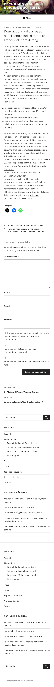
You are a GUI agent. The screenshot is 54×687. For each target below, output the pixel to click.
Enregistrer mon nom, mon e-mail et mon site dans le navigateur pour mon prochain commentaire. (26, 336)
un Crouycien (20, 176)
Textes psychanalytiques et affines (23, 447)
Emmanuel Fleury (31, 28)
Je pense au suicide (13, 472)
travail (41, 225)
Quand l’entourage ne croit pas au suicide (23, 513)
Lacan (6, 466)
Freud (6, 461)
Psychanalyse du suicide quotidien (22, 6)
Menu (28, 18)
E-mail (7, 306)
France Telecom (16, 229)
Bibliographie (13, 455)
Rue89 (18, 159)
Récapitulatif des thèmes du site (22, 443)
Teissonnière (10, 189)
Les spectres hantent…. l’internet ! (19, 507)
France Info (9, 169)
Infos (11, 225)
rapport (43, 159)
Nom (7, 293)
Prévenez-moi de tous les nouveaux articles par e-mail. (27, 363)
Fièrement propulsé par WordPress (18, 681)
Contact (7, 482)
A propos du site (11, 477)
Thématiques (10, 439)
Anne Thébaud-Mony (17, 150)
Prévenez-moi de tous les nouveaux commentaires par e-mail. (20, 350)
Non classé (30, 225)
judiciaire (13, 231)
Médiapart (34, 195)
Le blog (19, 225)
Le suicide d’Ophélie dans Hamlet (22, 451)
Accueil (7, 434)
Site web (8, 319)
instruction (33, 229)
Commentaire (11, 257)
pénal (32, 231)
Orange (24, 231)
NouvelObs (35, 179)
